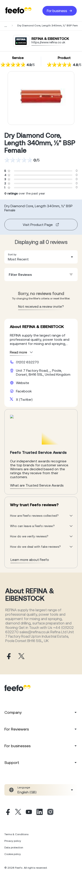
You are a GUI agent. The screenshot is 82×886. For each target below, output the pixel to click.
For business (57, 11)
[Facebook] (7, 812)
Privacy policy (12, 840)
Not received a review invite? (41, 306)
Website (22, 383)
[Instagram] (50, 812)
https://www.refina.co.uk (48, 42)
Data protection (13, 847)
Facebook (24, 391)
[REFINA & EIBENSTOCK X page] (21, 656)
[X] (18, 812)
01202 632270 (27, 362)
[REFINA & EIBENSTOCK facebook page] (8, 656)
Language (23, 787)
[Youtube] (29, 812)
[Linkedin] (40, 812)
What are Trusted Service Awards (37, 485)
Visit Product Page (38, 225)
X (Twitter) (24, 399)
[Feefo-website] (18, 10)
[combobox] (41, 257)
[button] (41, 257)
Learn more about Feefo (29, 560)
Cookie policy (12, 854)
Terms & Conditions (16, 834)
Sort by (12, 254)
